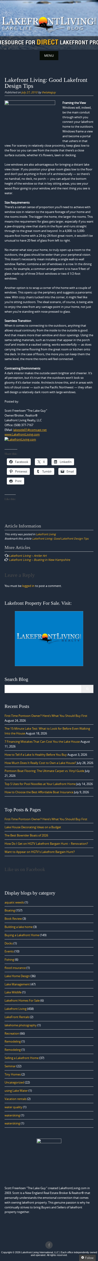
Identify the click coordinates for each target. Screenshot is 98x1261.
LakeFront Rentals (17, 1017)
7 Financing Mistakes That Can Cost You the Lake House (42, 741)
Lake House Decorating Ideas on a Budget (33, 827)
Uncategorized (14, 1082)
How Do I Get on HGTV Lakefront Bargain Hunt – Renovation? (46, 844)
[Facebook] (49, 1245)
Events (9, 951)
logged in (28, 586)
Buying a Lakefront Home (22, 935)
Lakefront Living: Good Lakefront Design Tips (60, 538)
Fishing (9, 959)
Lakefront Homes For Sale (22, 1000)
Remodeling (13, 1041)
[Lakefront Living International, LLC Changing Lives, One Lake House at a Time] (49, 24)
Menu (49, 55)
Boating (10, 910)
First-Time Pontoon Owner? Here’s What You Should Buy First (46, 716)
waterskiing (12, 1115)
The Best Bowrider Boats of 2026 (26, 835)
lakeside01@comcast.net (30, 430)
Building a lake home (19, 927)
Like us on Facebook (25, 869)
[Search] (87, 689)
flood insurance (15, 968)
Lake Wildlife (13, 992)
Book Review (13, 919)
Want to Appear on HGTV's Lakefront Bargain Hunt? (40, 852)
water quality (13, 1107)
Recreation (12, 1033)
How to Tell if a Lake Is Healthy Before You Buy (36, 755)
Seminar (10, 1066)
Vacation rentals (15, 1099)
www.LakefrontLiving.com (22, 434)
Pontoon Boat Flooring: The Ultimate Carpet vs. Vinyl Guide (44, 771)
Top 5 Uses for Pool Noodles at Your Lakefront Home (40, 784)
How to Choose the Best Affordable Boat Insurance (39, 792)
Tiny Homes (13, 1074)
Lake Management (17, 984)
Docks (9, 943)
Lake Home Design (17, 976)
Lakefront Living (46, 534)
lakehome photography (21, 1025)
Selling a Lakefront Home (22, 1058)
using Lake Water (16, 1091)
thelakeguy (49, 92)
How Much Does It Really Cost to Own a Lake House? (40, 763)
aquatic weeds (14, 902)
